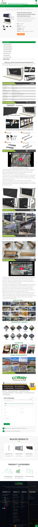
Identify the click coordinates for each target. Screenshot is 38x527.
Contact (22, 499)
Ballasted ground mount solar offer (15, 510)
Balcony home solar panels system (8, 392)
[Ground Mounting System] (29, 471)
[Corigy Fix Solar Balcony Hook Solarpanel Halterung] (29, 448)
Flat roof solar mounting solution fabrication (15, 513)
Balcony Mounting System (8, 476)
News (22, 501)
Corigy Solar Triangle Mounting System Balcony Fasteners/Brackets (17, 428)
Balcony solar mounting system (13, 391)
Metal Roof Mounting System (7, 48)
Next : (5, 431)
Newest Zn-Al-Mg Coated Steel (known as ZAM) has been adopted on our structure (12, 6)
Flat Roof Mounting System (7, 46)
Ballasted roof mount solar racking (16, 517)
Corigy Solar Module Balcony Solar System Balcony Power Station (9, 454)
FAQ (29, 495)
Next (36, 449)
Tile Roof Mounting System (7, 49)
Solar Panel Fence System (7, 57)
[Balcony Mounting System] (8, 471)
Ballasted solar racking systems (16, 507)
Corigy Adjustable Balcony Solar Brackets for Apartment (19, 454)
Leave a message (36, 526)
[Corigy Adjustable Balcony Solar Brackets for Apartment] (19, 448)
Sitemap (22, 502)
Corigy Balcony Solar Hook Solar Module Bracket (13, 431)
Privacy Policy (23, 506)
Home (22, 494)
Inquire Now (21, 34)
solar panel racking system (15, 501)
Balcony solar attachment (19, 392)
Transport (30, 496)
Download (30, 494)
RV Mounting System (6, 55)
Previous (2, 449)
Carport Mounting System (7, 51)
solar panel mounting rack (16, 498)
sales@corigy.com (6, 498)
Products (22, 497)
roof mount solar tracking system (15, 495)
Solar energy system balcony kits (29, 392)
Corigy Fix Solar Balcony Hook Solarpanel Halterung (29, 454)
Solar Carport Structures (16, 519)
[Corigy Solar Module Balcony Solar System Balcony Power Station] (8, 448)
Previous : (6, 428)
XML (21, 504)
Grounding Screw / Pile (7, 53)
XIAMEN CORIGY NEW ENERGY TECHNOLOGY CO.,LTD (18, 3)
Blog (22, 507)
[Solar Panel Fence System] (19, 471)
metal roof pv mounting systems (16, 521)
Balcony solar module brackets (7, 63)
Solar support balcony (7, 394)
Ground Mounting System (7, 44)
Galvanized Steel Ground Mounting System (15, 504)
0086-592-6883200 (7, 500)
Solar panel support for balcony (24, 391)
